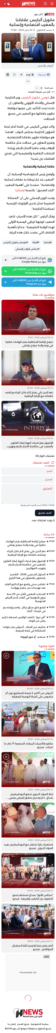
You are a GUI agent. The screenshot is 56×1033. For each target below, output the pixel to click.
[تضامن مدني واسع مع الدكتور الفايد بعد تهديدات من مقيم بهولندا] (28, 587)
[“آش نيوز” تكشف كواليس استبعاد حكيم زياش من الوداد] (28, 620)
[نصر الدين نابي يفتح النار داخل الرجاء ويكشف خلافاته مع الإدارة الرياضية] (28, 374)
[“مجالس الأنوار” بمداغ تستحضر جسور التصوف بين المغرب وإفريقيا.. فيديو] (28, 877)
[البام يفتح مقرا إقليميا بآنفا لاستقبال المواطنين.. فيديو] (28, 928)
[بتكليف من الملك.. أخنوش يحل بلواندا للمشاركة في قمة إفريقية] (28, 630)
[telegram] (21, 75)
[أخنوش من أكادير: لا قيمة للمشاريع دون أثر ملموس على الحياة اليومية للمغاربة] (28, 675)
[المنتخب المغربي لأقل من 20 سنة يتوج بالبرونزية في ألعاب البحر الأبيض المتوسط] (28, 598)
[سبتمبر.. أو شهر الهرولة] (28, 638)
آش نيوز (38, 14)
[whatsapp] (14, 75)
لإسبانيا (20, 190)
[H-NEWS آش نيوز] (28, 3)
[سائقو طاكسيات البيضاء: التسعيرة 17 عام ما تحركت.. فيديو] (28, 726)
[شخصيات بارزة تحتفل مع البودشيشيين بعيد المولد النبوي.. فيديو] (28, 827)
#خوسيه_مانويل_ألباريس (15, 242)
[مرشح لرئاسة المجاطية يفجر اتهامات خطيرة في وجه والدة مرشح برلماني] (28, 324)
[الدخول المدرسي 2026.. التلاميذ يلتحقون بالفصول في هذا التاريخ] (28, 577)
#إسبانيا (48, 242)
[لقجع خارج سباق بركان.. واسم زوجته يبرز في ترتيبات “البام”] (28, 610)
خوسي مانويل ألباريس (35, 97)
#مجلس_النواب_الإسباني (27, 249)
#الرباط (36, 242)
